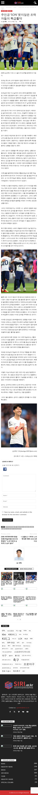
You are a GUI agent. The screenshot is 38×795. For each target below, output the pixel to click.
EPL (7, 527)
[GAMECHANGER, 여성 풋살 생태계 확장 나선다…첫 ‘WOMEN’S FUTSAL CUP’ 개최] (6, 728)
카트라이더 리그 (7, 664)
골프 (23, 642)
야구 (4, 655)
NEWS (14, 7)
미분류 (3, 776)
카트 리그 (18, 664)
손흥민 (3, 528)
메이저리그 (26, 646)
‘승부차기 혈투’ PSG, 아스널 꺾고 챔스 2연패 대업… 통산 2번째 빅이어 (6, 583)
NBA (31, 638)
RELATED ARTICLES (11, 569)
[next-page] (20, 619)
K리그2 (14, 638)
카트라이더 (25, 660)
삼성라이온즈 (19, 648)
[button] (19, 469)
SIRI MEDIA (8, 7)
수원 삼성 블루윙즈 (7, 651)
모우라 (31, 527)
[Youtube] (28, 712)
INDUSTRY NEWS (7, 767)
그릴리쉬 (18, 527)
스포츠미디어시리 (22, 652)
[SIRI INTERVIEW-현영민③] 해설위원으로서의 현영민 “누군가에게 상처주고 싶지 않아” (9, 540)
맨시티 (27, 527)
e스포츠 (10, 631)
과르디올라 (12, 527)
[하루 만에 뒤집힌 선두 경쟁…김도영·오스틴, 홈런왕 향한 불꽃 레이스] (6, 749)
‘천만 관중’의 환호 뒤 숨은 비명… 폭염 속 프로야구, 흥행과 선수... (25, 737)
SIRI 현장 (11, 643)
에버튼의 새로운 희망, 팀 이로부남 (31, 582)
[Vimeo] (19, 712)
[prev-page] (18, 619)
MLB (26, 639)
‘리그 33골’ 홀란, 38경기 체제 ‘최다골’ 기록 (31, 614)
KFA (20, 634)
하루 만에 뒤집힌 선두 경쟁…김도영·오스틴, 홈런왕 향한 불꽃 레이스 (25, 747)
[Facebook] (10, 712)
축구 (16, 660)
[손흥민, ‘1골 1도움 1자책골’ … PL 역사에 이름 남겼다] (6, 608)
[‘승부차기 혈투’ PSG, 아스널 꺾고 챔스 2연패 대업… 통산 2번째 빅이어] (6, 576)
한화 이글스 (6, 671)
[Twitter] (15, 712)
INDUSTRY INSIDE (7, 779)
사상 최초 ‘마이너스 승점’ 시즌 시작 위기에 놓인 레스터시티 (31, 598)
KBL (30, 630)
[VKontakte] (23, 712)
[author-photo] (19, 554)
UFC (18, 642)
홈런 (23, 671)
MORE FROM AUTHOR (26, 569)
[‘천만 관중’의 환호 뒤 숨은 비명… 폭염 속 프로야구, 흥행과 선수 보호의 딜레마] (6, 739)
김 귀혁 (5, 21)
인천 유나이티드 (26, 655)
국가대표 (28, 642)
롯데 (9, 645)
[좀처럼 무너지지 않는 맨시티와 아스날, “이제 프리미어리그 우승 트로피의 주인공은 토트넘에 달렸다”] (19, 592)
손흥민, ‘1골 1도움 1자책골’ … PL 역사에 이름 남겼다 (6, 615)
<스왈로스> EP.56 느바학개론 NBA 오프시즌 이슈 (29, 539)
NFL (3, 643)
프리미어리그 (6, 668)
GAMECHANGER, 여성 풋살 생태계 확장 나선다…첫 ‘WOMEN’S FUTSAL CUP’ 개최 (24, 727)
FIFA (25, 630)
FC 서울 (18, 631)
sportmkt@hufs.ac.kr (22, 707)
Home (2, 7)
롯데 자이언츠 (16, 646)
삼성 (12, 648)
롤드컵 (3, 645)
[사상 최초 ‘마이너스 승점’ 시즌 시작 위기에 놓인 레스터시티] (31, 592)
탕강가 (11, 528)
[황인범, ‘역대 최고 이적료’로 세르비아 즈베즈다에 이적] (19, 608)
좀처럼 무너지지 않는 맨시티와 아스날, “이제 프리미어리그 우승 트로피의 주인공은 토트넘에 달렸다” (18, 599)
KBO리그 (12, 634)
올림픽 (11, 655)
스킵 (8, 528)
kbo (4, 634)
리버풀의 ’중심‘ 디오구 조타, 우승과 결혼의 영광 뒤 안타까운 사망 (18, 583)
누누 (23, 527)
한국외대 (15, 667)
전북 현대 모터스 (6, 659)
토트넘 (16, 528)
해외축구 (16, 671)
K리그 (6, 638)
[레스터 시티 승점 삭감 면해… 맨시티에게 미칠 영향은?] (6, 592)
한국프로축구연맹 (24, 667)
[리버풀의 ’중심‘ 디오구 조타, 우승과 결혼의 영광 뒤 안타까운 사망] (19, 576)
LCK (20, 638)
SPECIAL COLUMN (7, 782)
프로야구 (29, 664)
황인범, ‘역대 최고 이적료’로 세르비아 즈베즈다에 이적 (18, 615)
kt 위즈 (25, 634)
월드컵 (17, 655)
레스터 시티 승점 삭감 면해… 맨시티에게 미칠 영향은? (6, 598)
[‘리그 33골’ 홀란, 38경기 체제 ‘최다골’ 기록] (31, 608)
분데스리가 (5, 648)
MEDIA (3, 770)
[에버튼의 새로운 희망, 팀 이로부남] (31, 576)
